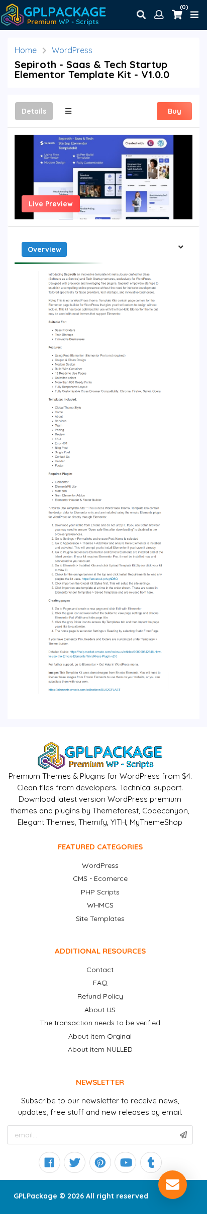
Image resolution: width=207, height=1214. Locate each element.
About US (100, 1009)
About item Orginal (100, 1036)
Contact (100, 969)
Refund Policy (100, 996)
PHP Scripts (100, 891)
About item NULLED (100, 1049)
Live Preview (51, 203)
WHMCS (100, 904)
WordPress (72, 50)
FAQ (100, 982)
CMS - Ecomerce (100, 878)
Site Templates (100, 918)
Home (26, 50)
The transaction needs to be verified (100, 1022)
